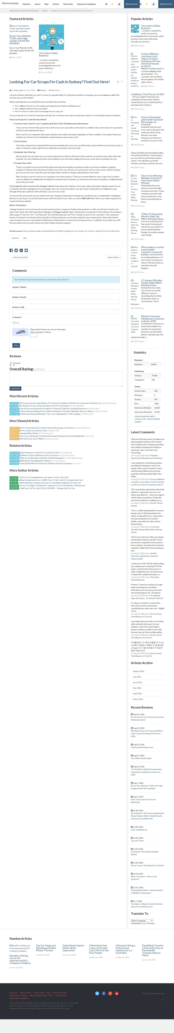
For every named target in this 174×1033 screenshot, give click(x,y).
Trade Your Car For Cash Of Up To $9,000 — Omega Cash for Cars (47, 488)
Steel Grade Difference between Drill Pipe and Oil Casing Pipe (45, 463)
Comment (17, 317)
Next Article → (114, 257)
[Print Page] (118, 82)
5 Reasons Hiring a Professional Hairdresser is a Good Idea (125, 949)
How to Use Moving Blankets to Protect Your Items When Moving (151, 179)
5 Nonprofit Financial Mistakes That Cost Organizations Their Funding (50, 414)
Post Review (15, 388)
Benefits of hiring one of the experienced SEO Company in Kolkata (20, 959)
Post (16, 345)
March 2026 (138, 699)
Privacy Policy (25, 993)
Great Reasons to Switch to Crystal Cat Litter (39, 452)
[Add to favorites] (122, 82)
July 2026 (137, 677)
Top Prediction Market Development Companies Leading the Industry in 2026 (146, 772)
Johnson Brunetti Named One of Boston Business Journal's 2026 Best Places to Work (56, 411)
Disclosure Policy (60, 993)
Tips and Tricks (137, 840)
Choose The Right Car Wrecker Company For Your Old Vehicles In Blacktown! (52, 485)
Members (27, 4)
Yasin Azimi (18, 90)
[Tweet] (16, 251)
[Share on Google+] (21, 251)
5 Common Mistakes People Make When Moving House (151, 283)
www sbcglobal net (139, 829)
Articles (55, 4)
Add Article (167, 4)
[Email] (26, 251)
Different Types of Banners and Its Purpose (39, 455)
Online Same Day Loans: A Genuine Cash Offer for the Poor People (99, 949)
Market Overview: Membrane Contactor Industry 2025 (152, 319)
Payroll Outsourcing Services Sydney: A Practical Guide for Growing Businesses (53, 408)
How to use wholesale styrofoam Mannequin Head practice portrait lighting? (51, 436)
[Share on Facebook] (11, 251)
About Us (14, 993)
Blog (46, 4)
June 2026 (137, 682)
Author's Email (19, 297)
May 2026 (137, 688)
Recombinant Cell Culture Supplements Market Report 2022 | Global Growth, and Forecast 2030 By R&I (147, 816)
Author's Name (19, 287)
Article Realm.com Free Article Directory (24, 11)
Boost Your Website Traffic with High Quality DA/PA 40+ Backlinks (20, 39)
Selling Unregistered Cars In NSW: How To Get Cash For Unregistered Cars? (50, 480)
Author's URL (18, 307)
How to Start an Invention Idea (33, 430)
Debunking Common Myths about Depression (73, 948)
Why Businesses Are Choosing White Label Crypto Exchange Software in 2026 (147, 733)
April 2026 (137, 693)
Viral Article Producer (19, 995)
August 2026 (138, 671)
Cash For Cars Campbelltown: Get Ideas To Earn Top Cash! (43, 477)
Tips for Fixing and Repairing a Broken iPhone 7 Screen (46, 948)
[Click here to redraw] (20, 332)
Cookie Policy (61, 995)
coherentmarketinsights (144, 416)
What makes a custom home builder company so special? (152, 249)
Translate (151, 923)
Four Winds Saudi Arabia (141, 758)
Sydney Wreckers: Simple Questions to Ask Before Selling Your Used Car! (49, 483)
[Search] (141, 4)
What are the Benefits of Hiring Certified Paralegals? (42, 458)
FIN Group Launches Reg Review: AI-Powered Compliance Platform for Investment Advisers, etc (60, 403)
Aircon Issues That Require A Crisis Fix (147, 865)
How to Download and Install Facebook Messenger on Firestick (47, 428)
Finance (45, 11)
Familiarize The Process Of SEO (147, 94)
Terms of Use (39, 993)
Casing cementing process (142, 747)
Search (38, 4)
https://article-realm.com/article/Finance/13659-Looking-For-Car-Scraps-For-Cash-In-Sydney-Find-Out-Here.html (71, 231)
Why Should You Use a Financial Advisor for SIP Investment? (44, 406)
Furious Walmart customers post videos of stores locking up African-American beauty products (151, 59)
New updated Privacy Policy (41, 995)
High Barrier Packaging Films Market (35, 461)
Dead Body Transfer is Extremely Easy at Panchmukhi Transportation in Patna (153, 950)
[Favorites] (146, 4)
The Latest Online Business (48, 54)
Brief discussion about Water (31, 438)
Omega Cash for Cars (19, 209)
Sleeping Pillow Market (29, 433)
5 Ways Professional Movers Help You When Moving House (152, 216)
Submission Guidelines (86, 4)
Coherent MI (139, 419)
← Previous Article (19, 257)
